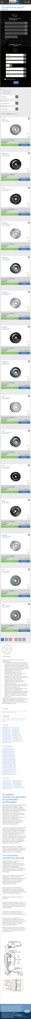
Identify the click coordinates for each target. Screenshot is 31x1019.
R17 (19, 711)
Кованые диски (5, 778)
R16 (16, 711)
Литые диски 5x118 (17, 739)
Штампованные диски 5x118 (9, 770)
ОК (27, 1011)
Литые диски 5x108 (17, 737)
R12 (3, 711)
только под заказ (7, 91)
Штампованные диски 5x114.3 (9, 769)
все (4, 89)
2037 (16, 639)
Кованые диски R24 (17, 784)
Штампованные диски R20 (8, 758)
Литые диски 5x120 (6, 741)
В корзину (24, 145)
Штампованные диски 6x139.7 (9, 774)
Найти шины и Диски (11, 36)
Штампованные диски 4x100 (9, 759)
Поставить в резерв (10, 144)
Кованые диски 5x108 (7, 786)
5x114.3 (8, 720)
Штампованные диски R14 (8, 750)
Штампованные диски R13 (8, 748)
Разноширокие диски (11, 79)
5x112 (3, 720)
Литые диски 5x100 (6, 737)
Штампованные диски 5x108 (9, 764)
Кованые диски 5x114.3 (7, 787)
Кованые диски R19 (6, 782)
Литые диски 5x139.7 (17, 741)
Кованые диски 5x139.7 (7, 788)
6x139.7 (4, 721)
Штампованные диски (7, 746)
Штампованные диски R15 (8, 751)
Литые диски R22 (15, 733)
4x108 (7, 718)
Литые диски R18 (15, 730)
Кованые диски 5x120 (19, 787)
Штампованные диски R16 (8, 752)
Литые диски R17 (6, 730)
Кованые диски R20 (17, 782)
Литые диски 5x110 (6, 738)
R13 (6, 711)
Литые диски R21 (6, 733)
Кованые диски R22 (17, 783)
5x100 (15, 718)
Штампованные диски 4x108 (9, 760)
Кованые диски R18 (17, 780)
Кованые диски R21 (6, 783)
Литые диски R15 (6, 728)
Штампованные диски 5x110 (9, 766)
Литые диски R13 (6, 727)
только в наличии (7, 93)
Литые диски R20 (15, 731)
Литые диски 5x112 (17, 738)
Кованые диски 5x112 (19, 786)
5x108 (19, 718)
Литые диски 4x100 (16, 734)
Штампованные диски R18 (8, 755)
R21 (6, 712)
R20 (3, 712)
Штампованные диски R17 (8, 754)
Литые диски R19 (6, 731)
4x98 (12, 718)
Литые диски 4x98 (17, 735)
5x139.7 (21, 720)
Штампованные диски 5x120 (9, 771)
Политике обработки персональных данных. (11, 1016)
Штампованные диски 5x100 (9, 763)
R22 (9, 712)
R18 (22, 711)
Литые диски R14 (15, 727)
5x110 (23, 718)
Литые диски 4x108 (6, 735)
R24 (16, 712)
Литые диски (5, 725)
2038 (20, 639)
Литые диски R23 (6, 734)
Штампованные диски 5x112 (9, 767)
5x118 (12, 720)
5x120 (17, 720)
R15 (12, 711)
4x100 (3, 718)
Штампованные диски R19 (8, 756)
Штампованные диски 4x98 (8, 762)
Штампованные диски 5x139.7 (9, 773)
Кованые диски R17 (6, 780)
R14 (9, 711)
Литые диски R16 (15, 728)
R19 (25, 711)
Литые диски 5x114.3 (7, 739)
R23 (12, 712)
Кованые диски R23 (6, 784)
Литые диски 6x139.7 (7, 742)
